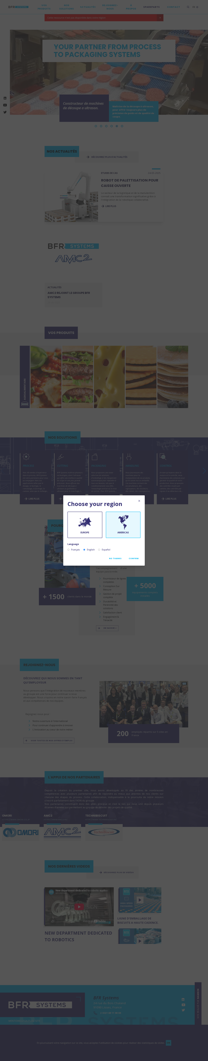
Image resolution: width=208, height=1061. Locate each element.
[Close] (139, 500)
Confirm (134, 558)
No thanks (115, 558)
